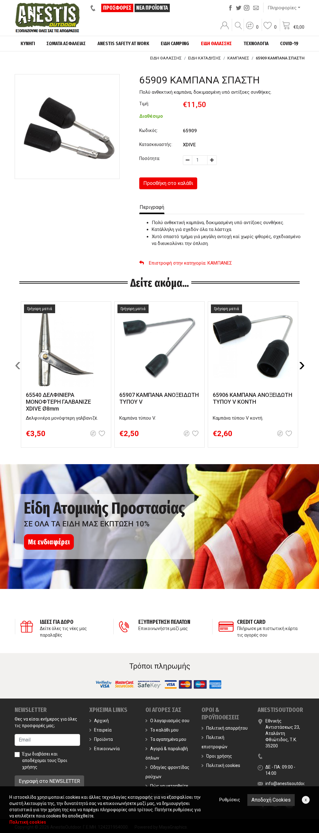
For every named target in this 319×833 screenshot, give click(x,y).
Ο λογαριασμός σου (169, 720)
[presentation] (17, 364)
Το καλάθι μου (164, 729)
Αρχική (101, 720)
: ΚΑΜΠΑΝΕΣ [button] (190, 263)
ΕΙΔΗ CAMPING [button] (175, 43)
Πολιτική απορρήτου (227, 728)
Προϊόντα (103, 739)
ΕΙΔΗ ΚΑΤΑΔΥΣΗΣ (204, 58)
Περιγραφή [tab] (152, 207)
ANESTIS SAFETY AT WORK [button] (123, 43)
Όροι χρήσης (219, 756)
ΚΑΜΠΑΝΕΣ (238, 58)
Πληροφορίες (282, 8)
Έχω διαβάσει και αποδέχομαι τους (44, 760)
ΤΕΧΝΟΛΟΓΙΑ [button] (256, 43)
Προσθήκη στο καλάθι (168, 183)
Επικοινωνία (107, 748)
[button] (252, 29)
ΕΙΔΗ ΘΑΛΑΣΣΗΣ (166, 58)
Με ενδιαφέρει (49, 542)
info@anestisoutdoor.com (291, 783)
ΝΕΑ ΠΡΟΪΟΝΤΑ (152, 7)
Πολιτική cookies (223, 765)
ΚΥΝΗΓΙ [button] (28, 43)
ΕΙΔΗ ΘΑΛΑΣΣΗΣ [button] (216, 43)
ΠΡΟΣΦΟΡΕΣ (117, 7)
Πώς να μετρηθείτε (169, 786)
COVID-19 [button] (289, 43)
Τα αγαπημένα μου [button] (168, 739)
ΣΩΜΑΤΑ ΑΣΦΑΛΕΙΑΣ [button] (66, 43)
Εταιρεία (103, 729)
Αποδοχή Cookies (271, 800)
